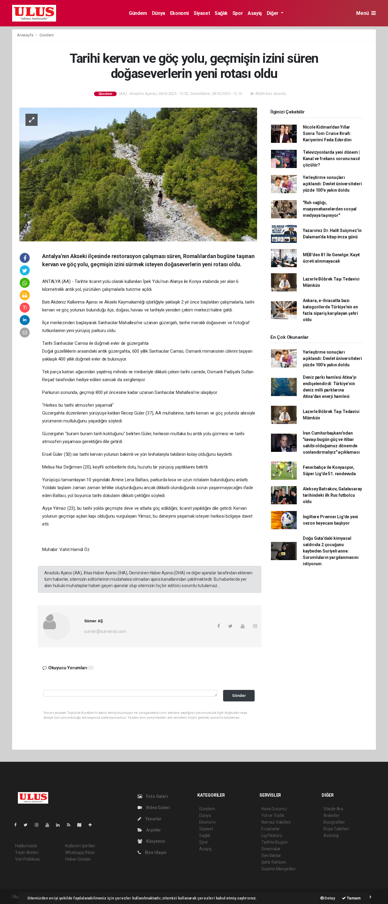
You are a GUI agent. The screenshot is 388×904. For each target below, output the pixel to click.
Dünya (158, 13)
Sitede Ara (333, 808)
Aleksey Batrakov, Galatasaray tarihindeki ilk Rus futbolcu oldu (332, 495)
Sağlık (221, 13)
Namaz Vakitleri (276, 822)
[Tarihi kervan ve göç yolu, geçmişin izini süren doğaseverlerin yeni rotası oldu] (138, 174)
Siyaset (202, 13)
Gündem (138, 13)
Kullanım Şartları (80, 845)
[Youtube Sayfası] (49, 824)
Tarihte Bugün (274, 842)
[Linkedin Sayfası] (60, 824)
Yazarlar (153, 818)
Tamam (353, 898)
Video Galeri (157, 807)
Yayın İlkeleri (26, 852)
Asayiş (255, 13)
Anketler (331, 815)
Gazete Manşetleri (278, 868)
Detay (329, 898)
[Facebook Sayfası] (18, 824)
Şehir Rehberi (273, 862)
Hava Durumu (274, 808)
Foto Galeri (156, 796)
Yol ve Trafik (272, 815)
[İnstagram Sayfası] (39, 824)
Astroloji (331, 835)
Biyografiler (334, 822)
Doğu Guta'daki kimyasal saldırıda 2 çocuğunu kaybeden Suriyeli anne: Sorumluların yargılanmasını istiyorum (331, 551)
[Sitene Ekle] (93, 824)
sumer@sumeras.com (105, 631)
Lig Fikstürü (271, 835)
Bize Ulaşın (155, 852)
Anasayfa (25, 35)
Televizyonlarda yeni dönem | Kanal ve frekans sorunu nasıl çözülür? (331, 158)
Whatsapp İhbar (80, 852)
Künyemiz (155, 841)
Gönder (239, 695)
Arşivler (153, 830)
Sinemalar (270, 848)
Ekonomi (179, 13)
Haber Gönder (78, 859)
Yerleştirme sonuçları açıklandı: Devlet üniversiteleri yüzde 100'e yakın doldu (332, 184)
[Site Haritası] (81, 824)
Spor (237, 13)
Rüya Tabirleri (336, 828)
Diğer (273, 13)
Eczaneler (270, 828)
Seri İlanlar (271, 855)
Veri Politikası (27, 859)
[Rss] (71, 824)
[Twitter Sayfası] (28, 824)
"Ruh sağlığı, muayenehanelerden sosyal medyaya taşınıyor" (329, 209)
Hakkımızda (26, 845)
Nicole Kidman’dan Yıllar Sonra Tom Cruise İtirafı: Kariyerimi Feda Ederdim (327, 133)
